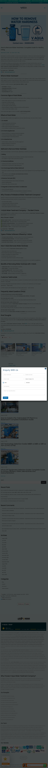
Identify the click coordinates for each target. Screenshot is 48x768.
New (6, 382)
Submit (5, 397)
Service (28, 382)
